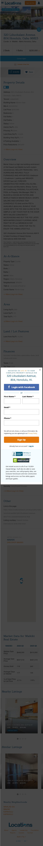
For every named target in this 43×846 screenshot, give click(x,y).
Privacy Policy (32, 433)
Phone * (7, 418)
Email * (7, 407)
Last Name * (28, 396)
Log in (24, 371)
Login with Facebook (23, 387)
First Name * (9, 396)
